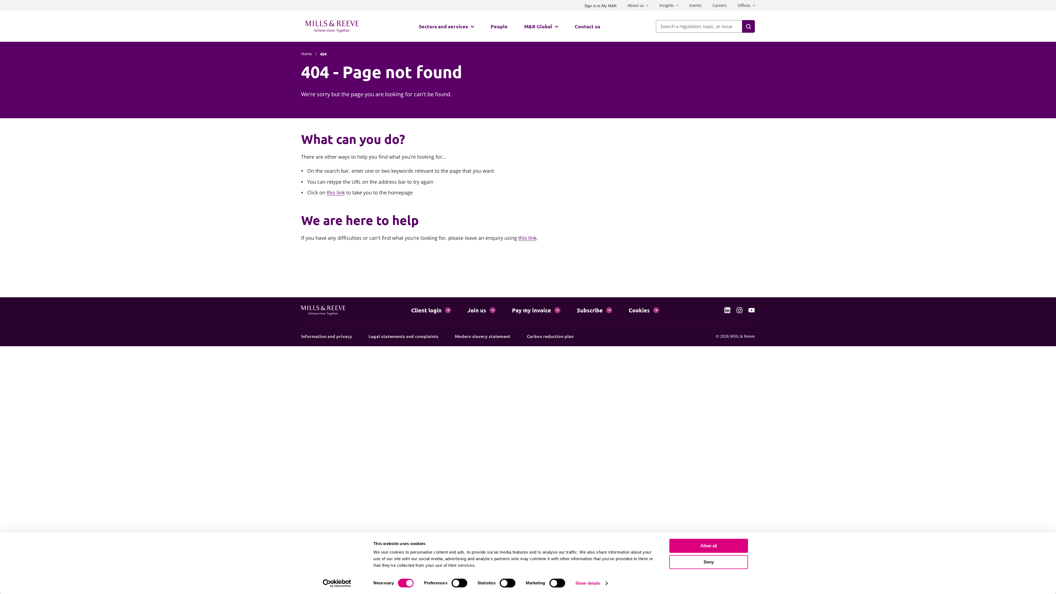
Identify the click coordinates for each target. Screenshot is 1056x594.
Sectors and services (443, 26)
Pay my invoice (531, 310)
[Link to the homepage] (332, 26)
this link (336, 192)
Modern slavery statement (482, 336)
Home (306, 53)
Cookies (639, 310)
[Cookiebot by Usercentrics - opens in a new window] (337, 583)
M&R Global (538, 26)
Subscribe (590, 310)
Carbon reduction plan (550, 336)
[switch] (459, 583)
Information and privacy (326, 336)
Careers (720, 5)
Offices (744, 5)
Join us (477, 310)
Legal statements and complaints (403, 336)
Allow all (708, 545)
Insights (666, 5)
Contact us (587, 26)
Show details (587, 583)
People (499, 26)
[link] (727, 310)
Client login (426, 310)
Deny (709, 562)
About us (636, 5)
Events (695, 5)
